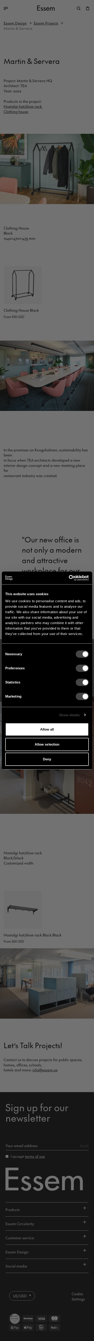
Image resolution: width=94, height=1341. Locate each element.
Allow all (47, 729)
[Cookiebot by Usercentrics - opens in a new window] (69, 578)
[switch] (82, 668)
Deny (47, 759)
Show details (69, 715)
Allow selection (47, 744)
